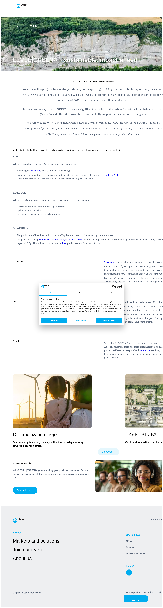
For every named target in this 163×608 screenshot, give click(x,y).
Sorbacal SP (111, 175)
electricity (36, 170)
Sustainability (111, 262)
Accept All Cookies (108, 320)
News (129, 540)
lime (64, 243)
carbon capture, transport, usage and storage (61, 239)
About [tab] (110, 293)
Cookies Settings (80, 320)
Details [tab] (81, 293)
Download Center (136, 553)
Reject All (54, 320)
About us (22, 558)
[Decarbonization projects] (102, 411)
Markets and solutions (36, 541)
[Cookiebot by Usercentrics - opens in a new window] (113, 286)
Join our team (27, 549)
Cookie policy (133, 592)
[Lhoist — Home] (22, 6)
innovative (144, 350)
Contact (131, 547)
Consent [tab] (53, 293)
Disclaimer (149, 592)
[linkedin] (129, 572)
